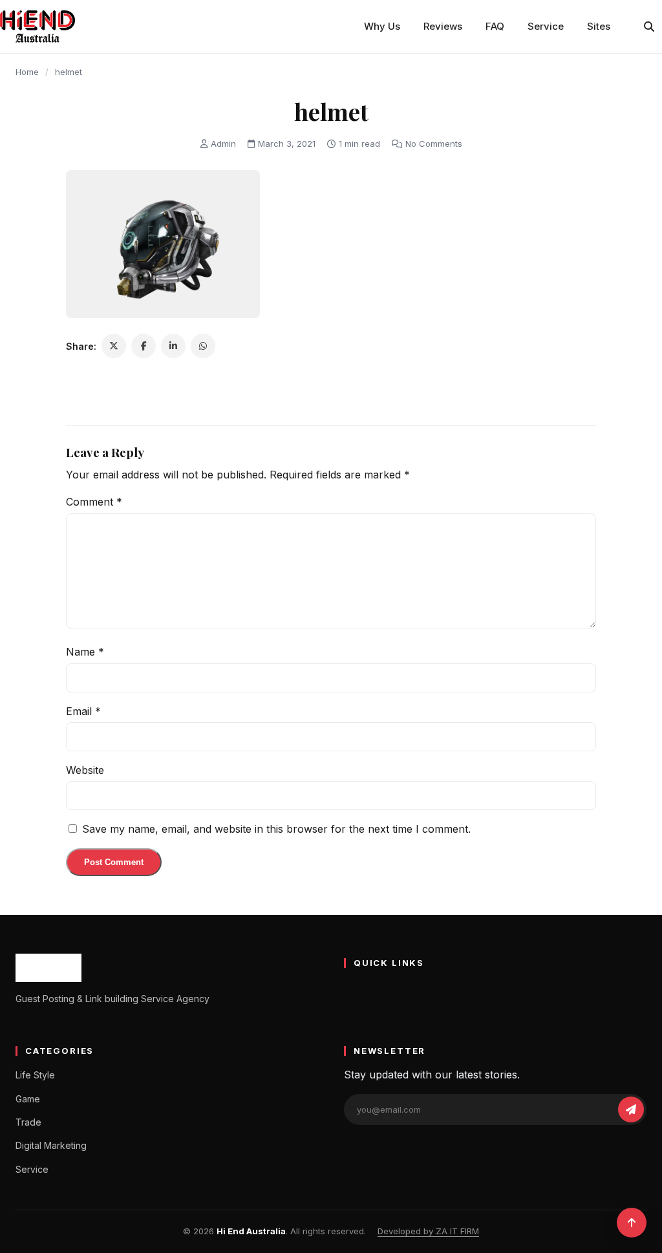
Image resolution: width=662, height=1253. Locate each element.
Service (546, 26)
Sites (598, 26)
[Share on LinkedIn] (173, 346)
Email (83, 711)
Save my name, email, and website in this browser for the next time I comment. (276, 828)
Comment (94, 501)
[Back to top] (631, 1222)
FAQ (495, 26)
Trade (28, 1122)
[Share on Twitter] (113, 346)
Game (28, 1098)
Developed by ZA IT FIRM (428, 1231)
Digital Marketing (51, 1145)
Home (27, 72)
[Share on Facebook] (143, 346)
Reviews (442, 26)
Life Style (35, 1074)
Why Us (382, 26)
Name (85, 651)
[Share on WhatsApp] (203, 346)
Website (85, 770)
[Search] (649, 26)
